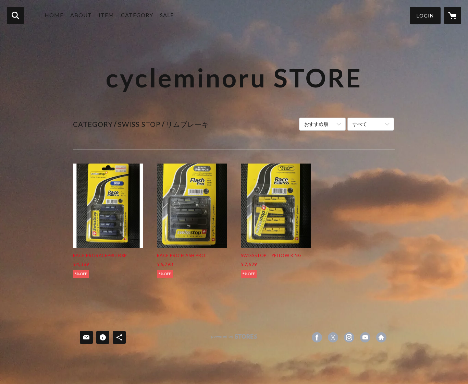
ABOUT (81, 15)
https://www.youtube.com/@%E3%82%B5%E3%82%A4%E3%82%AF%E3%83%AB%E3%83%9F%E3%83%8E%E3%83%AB (365, 337)
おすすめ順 (316, 124)
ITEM (106, 15)
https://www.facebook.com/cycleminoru (317, 337)
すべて (360, 124)
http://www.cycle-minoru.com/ (381, 337)
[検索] (15, 15)
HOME (54, 15)
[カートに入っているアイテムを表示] (452, 15)
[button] (425, 15)
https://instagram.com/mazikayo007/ (349, 337)
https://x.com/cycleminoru (333, 337)
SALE (167, 15)
